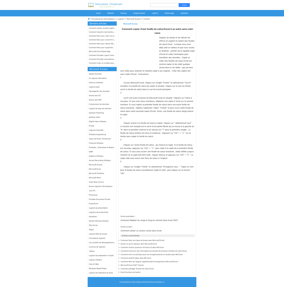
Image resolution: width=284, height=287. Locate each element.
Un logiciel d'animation (98, 78)
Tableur (92, 251)
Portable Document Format (99, 199)
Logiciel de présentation (98, 208)
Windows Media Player (98, 268)
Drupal (91, 126)
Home (98, 13)
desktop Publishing (96, 113)
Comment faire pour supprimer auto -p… (102, 47)
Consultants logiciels (97, 238)
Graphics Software (96, 156)
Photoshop (93, 195)
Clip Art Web (94, 264)
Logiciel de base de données (100, 108)
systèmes (184, 13)
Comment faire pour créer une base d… (102, 36)
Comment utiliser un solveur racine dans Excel (141, 231)
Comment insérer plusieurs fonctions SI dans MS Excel (142, 247)
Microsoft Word (95, 178)
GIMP (91, 152)
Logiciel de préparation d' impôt (101, 255)
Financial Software (96, 143)
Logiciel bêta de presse (98, 234)
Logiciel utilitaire (95, 260)
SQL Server (93, 225)
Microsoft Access (133, 19)
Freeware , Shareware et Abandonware (102, 147)
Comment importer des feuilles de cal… (102, 32)
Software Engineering (97, 134)
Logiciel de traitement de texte (101, 273)
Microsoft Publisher (96, 173)
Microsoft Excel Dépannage (100, 51)
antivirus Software (96, 82)
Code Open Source (96, 182)
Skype (91, 229)
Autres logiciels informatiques (100, 186)
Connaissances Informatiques (103, 19)
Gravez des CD (95, 95)
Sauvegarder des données (99, 91)
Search (184, 5)
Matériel (110, 13)
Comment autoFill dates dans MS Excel (136, 258)
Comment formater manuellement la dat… (102, 59)
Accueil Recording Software (100, 160)
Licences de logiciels (97, 247)
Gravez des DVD (95, 100)
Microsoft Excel (95, 169)
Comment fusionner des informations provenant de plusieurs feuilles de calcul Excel (154, 251)
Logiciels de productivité (98, 212)
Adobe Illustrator (95, 74)
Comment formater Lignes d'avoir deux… (102, 55)
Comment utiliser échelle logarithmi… (102, 28)
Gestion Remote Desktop (98, 221)
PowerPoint (93, 204)
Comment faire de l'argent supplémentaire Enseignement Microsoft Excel (149, 262)
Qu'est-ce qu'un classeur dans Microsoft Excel (139, 244)
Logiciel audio (94, 87)
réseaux (123, 13)
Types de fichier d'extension (100, 139)
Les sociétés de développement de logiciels (102, 242)
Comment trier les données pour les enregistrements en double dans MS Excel (152, 254)
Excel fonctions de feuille (131, 272)
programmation (139, 13)
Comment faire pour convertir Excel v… (102, 40)
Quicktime (93, 216)
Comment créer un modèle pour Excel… (102, 63)
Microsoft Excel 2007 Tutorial (132, 265)
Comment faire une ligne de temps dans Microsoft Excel (143, 240)
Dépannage (169, 13)
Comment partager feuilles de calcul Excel (137, 269)
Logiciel (155, 13)
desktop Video (94, 117)
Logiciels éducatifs (96, 130)
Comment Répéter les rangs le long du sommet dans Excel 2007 (149, 220)
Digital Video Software (97, 121)
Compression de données (99, 104)
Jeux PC (92, 191)
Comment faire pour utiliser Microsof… (102, 44)
